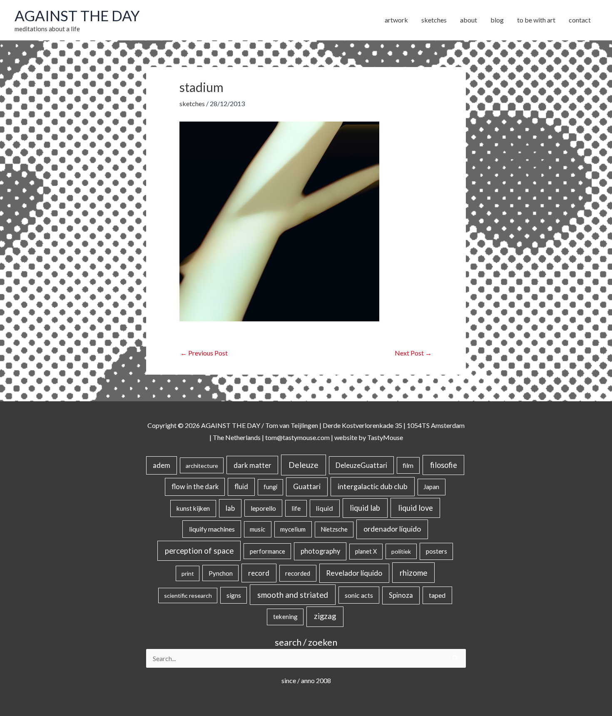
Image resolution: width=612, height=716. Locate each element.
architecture (202, 465)
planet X (366, 551)
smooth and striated (292, 594)
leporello (263, 508)
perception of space (199, 550)
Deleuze (303, 465)
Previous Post (204, 353)
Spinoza (401, 595)
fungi (270, 486)
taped (437, 595)
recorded (297, 573)
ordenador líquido (392, 529)
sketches (192, 103)
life (296, 508)
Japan (431, 486)
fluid (241, 486)
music (257, 529)
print (188, 573)
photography (320, 551)
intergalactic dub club (373, 486)
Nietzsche (334, 529)
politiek (401, 551)
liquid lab (365, 507)
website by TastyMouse (368, 437)
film (408, 465)
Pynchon (221, 573)
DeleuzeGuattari (361, 465)
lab (230, 508)
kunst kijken (193, 508)
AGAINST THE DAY (77, 15)
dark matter (252, 465)
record (258, 573)
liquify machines (212, 529)
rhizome (413, 572)
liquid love (415, 507)
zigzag (325, 616)
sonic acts (359, 595)
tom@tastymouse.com (297, 437)
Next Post (413, 353)
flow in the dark (195, 486)
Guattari (307, 486)
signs (233, 595)
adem (161, 465)
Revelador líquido (354, 573)
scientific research (188, 595)
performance (267, 551)
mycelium (293, 529)
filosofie (443, 465)
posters (436, 551)
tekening (285, 616)
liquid (324, 508)
